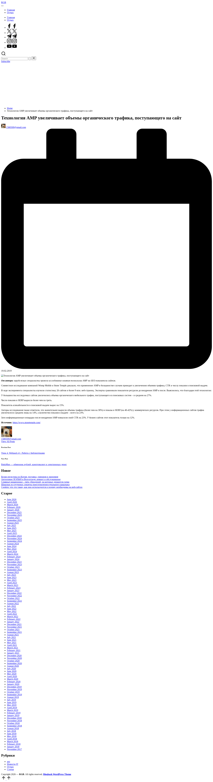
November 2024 (14, 538)
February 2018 (13, 744)
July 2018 (11, 731)
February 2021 (13, 650)
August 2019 (13, 697)
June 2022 (11, 608)
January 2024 (13, 559)
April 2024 (12, 551)
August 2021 (13, 635)
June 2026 (11, 499)
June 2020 (11, 671)
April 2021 (12, 645)
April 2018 (12, 739)
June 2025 (11, 528)
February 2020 (13, 681)
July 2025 (11, 525)
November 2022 (14, 595)
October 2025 (13, 517)
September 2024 (14, 541)
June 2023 (11, 577)
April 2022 (12, 614)
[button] (30, 58)
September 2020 (14, 663)
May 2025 (11, 530)
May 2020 (11, 674)
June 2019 (11, 702)
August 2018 (13, 728)
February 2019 (13, 713)
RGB (3, 2)
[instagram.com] (12, 42)
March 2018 (12, 741)
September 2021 (14, 632)
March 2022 (12, 616)
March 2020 (12, 679)
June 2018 (11, 733)
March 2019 (12, 710)
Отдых (10, 767)
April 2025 (12, 533)
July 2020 (11, 668)
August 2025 (13, 523)
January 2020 (13, 684)
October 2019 (13, 692)
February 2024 (13, 556)
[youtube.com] (12, 47)
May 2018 (11, 736)
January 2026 (13, 510)
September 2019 (14, 694)
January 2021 (13, 653)
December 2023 (14, 562)
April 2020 (12, 676)
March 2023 (12, 585)
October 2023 (13, 567)
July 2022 (11, 606)
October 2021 (13, 629)
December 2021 (14, 624)
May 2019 (11, 705)
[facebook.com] (12, 27)
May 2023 (11, 580)
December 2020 (14, 655)
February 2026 (13, 507)
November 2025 (14, 515)
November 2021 (14, 627)
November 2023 (14, 564)
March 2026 (12, 504)
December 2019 (14, 687)
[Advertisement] (106, 84)
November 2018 (14, 720)
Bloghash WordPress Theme (57, 774)
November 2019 (14, 689)
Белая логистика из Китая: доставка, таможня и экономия (29, 477)
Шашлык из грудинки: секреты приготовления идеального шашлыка (35, 484)
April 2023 (12, 582)
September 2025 (14, 520)
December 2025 (14, 512)
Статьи (10, 769)
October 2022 (13, 598)
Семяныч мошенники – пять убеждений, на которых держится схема (35, 482)
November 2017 (14, 749)
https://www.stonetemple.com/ (26, 422)
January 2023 (13, 590)
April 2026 (12, 502)
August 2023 (13, 572)
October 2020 (13, 661)
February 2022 (13, 619)
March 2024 (12, 554)
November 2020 (14, 658)
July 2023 (11, 575)
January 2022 (13, 622)
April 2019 (12, 707)
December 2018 (14, 718)
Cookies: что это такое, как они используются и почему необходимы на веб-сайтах (41, 487)
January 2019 (13, 715)
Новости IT (12, 764)
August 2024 (13, 543)
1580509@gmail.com (11, 439)
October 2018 (13, 723)
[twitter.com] (12, 33)
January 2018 (13, 746)
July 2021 (11, 637)
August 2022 (13, 603)
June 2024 (11, 546)
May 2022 (11, 611)
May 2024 (11, 549)
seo (8, 761)
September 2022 (14, 601)
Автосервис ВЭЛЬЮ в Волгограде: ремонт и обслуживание (31, 479)
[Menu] (2, 5)
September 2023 (14, 569)
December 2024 (14, 536)
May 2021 (11, 642)
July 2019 (11, 700)
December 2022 (14, 593)
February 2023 (13, 588)
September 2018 (14, 726)
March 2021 (12, 648)
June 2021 (11, 640)
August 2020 (13, 666)
